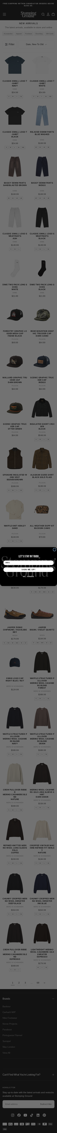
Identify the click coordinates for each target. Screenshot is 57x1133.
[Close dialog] (54, 549)
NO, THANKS (28, 576)
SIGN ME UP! (28, 569)
